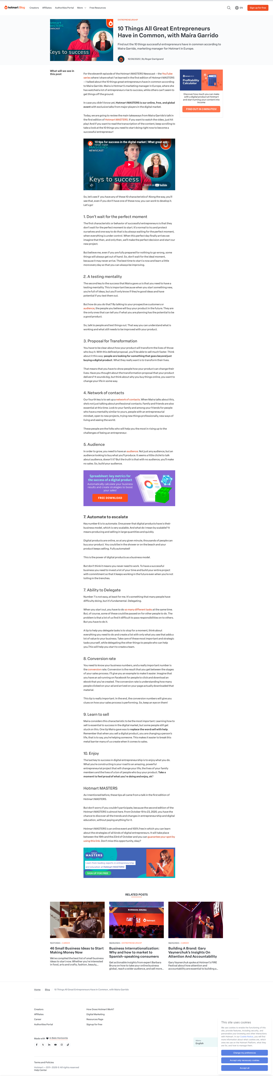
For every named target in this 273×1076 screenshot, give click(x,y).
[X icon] (43, 1044)
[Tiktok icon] (68, 1044)
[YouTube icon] (55, 1044)
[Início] (15, 7)
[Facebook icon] (36, 1044)
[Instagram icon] (61, 1044)
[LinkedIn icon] (49, 1044)
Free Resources (98, 7)
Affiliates (47, 7)
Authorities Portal (64, 7)
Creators (34, 7)
